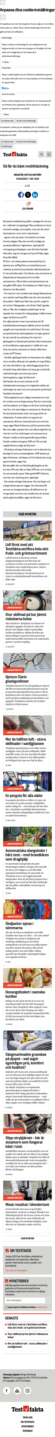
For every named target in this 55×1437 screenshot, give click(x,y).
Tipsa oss (27, 1417)
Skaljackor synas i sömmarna (19, 925)
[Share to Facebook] (20, 194)
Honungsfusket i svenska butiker (25, 994)
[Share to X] (27, 194)
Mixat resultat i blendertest (27, 1204)
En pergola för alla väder (24, 795)
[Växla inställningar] (2, 2)
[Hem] (15, 155)
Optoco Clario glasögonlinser (17, 679)
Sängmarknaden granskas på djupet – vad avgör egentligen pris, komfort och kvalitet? (26, 1061)
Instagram (27, 1390)
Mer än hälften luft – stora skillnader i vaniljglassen (26, 741)
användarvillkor (41, 1307)
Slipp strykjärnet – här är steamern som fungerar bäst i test (25, 1142)
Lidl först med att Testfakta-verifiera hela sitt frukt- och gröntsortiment (27, 549)
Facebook (6, 1390)
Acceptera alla (7, 120)
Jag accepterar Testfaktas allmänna (27, 1307)
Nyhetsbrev (27, 1426)
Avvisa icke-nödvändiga (26, 120)
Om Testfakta (27, 1421)
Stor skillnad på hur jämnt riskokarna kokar (26, 616)
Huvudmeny (49, 154)
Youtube (17, 1390)
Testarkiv (27, 1430)
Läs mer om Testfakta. (17, 1270)
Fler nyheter (27, 1238)
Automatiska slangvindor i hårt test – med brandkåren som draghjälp (27, 854)
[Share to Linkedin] (34, 194)
